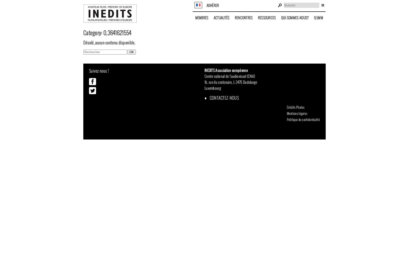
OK (322, 5)
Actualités (222, 17)
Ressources (267, 17)
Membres (202, 17)
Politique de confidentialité (303, 119)
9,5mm (318, 17)
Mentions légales (297, 113)
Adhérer (213, 5)
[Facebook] (92, 84)
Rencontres (244, 17)
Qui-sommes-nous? (295, 17)
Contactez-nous (224, 98)
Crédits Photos (296, 107)
